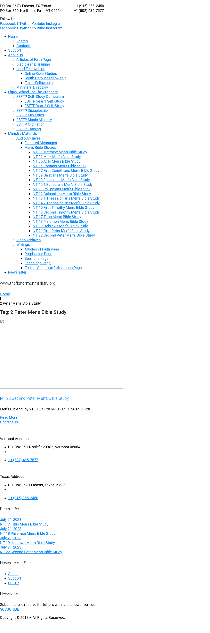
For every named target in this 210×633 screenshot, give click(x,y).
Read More (8, 417)
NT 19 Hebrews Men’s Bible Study (27, 543)
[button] (9, 609)
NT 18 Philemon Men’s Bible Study (27, 533)
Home (5, 294)
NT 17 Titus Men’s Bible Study (24, 524)
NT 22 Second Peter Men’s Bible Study (34, 398)
